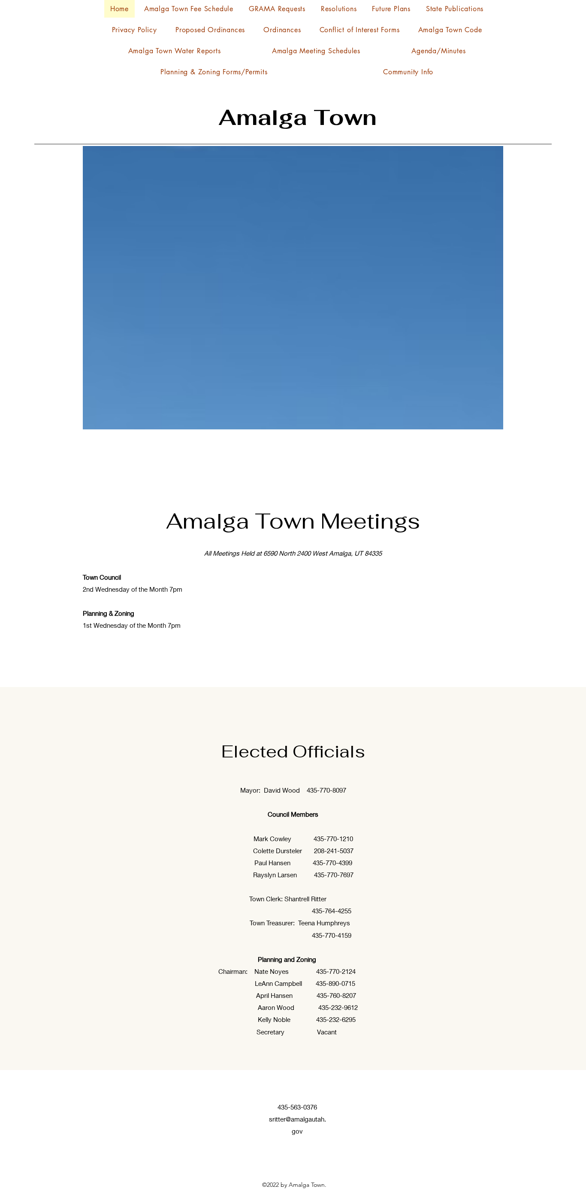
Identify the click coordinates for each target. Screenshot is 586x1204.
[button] (408, 72)
